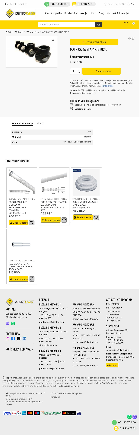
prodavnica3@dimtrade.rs (51, 368)
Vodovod (19, 32)
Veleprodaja (112, 365)
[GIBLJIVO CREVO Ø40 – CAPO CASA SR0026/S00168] (86, 182)
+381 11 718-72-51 (48, 315)
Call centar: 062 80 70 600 (18, 314)
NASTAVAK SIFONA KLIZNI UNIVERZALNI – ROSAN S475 (20, 266)
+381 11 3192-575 (81, 358)
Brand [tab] (40, 123)
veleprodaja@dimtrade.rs (118, 350)
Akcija (83, 13)
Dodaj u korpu (103, 71)
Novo (93, 13)
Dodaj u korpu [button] (20, 222)
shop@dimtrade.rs (18, 4)
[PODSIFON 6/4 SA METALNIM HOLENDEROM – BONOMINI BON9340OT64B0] (22, 182)
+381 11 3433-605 (82, 312)
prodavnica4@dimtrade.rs (85, 319)
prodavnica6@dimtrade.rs (85, 365)
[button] (53, 40)
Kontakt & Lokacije (118, 13)
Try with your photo (95, 42)
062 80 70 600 (49, 386)
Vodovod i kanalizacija (115, 90)
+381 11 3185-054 (81, 335)
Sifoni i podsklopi (30, 199)
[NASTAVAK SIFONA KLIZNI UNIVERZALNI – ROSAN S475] (22, 244)
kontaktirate (107, 86)
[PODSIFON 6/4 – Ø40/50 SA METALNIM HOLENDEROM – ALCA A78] (54, 182)
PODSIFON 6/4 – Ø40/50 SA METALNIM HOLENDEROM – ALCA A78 (54, 206)
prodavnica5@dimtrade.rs (85, 342)
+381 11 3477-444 (48, 361)
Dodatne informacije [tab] (22, 123)
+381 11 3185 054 (114, 340)
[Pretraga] (98, 24)
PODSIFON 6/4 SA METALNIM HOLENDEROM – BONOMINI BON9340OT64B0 (18, 207)
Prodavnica (70, 13)
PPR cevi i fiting (32, 32)
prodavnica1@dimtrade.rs (51, 322)
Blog (101, 13)
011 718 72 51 (128, 428)
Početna (9, 32)
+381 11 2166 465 (114, 343)
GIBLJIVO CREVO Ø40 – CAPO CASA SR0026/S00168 (85, 205)
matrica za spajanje (87, 93)
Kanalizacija (14, 199)
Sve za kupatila (53, 13)
